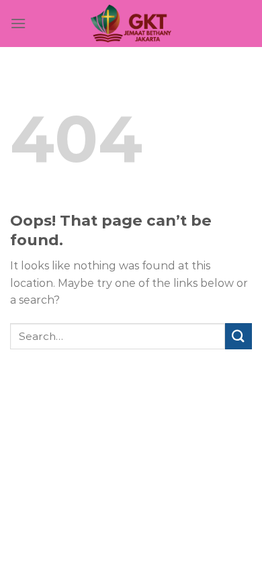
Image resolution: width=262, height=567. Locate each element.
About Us (117, 401)
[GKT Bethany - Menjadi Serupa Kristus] (131, 23)
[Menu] (18, 23)
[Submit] (238, 336)
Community (178, 401)
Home (71, 401)
